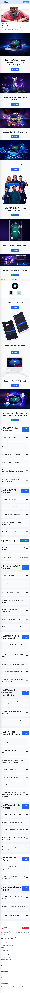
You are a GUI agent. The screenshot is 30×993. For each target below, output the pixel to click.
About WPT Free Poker (6, 957)
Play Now (15, 69)
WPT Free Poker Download (7, 945)
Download (26, 2)
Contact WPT (4, 969)
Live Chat (3, 974)
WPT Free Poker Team (6, 959)
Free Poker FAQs (5, 971)
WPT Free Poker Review (6, 947)
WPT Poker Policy (5, 983)
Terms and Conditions (6, 981)
